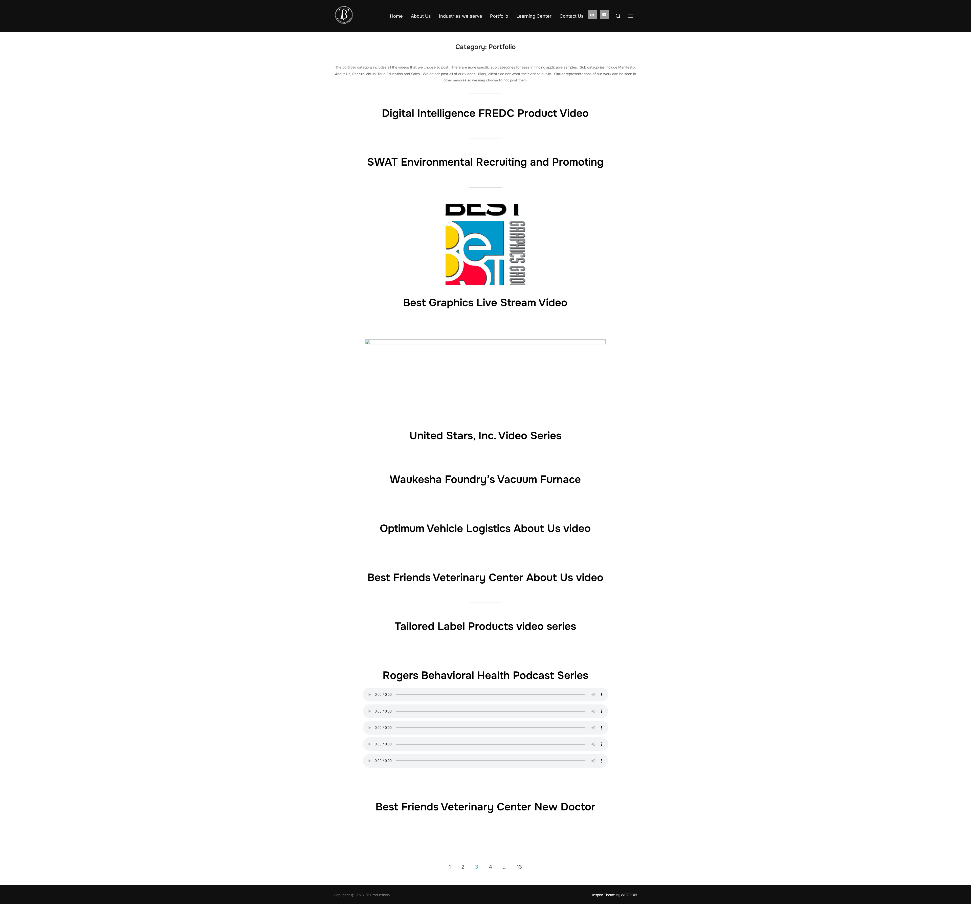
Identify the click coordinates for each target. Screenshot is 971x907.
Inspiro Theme (603, 895)
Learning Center (533, 16)
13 (519, 867)
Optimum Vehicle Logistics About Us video (485, 528)
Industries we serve (460, 16)
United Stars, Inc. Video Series (485, 436)
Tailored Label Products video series (485, 626)
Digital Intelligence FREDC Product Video (485, 113)
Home (396, 16)
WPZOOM (629, 895)
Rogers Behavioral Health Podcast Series (485, 675)
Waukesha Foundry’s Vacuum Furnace (485, 479)
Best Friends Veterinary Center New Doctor (485, 807)
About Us (421, 16)
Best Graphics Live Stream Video (485, 302)
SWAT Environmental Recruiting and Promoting (485, 162)
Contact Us (572, 16)
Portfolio (499, 16)
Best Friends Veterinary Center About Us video (485, 577)
